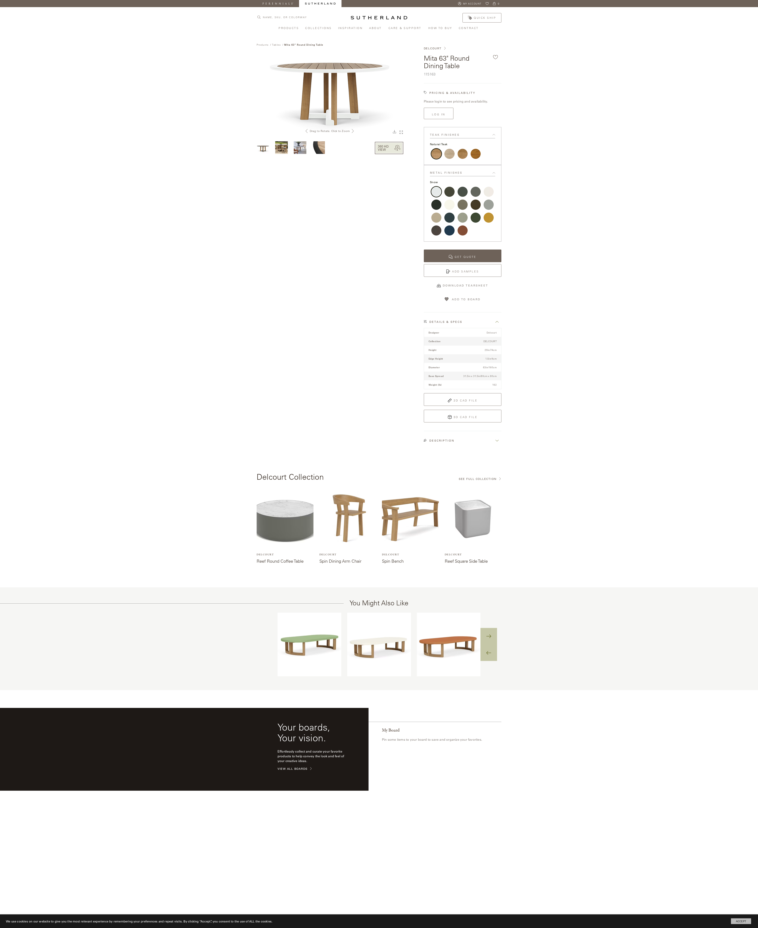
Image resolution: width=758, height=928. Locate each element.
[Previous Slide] (488, 652)
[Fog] (489, 205)
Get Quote (466, 257)
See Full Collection (478, 479)
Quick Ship (485, 18)
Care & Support (405, 28)
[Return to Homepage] (379, 17)
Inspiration (350, 28)
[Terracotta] (463, 230)
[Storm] (449, 192)
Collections (318, 28)
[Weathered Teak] (449, 154)
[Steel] (476, 192)
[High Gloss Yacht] (476, 154)
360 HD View (383, 148)
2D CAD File (466, 400)
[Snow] (436, 192)
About (376, 28)
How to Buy (440, 28)
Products (289, 28)
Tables (276, 44)
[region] (379, 644)
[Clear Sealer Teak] (463, 154)
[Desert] (436, 218)
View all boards (293, 769)
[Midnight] (449, 218)
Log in (438, 114)
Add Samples (465, 271)
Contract (469, 28)
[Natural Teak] (436, 154)
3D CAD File (466, 417)
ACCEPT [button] (741, 921)
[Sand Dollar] (463, 205)
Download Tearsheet (465, 285)
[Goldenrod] (489, 218)
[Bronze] (476, 205)
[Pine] (476, 218)
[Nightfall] (436, 230)
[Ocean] (449, 230)
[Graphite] (463, 192)
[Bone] (449, 205)
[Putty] (463, 218)
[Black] (436, 205)
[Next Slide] (488, 636)
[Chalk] (489, 192)
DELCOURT (433, 48)
